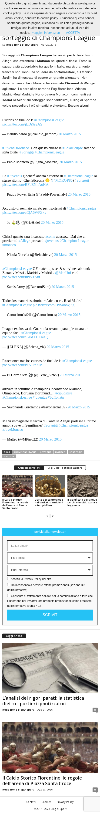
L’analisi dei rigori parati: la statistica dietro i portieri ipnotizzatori (43, 701)
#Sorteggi (27, 152)
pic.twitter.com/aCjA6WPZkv (24, 212)
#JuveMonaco (12, 429)
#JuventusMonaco (15, 148)
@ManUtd (63, 273)
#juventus (51, 241)
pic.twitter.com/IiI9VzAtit (21, 277)
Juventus (45, 452)
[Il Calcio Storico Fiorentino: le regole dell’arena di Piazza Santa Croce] (17, 486)
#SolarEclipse (73, 148)
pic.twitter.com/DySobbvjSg (53, 305)
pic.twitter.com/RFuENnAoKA (25, 185)
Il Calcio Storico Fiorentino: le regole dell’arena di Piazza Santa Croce (15, 504)
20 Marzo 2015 (69, 134)
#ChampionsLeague (49, 120)
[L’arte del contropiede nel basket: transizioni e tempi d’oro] (50, 486)
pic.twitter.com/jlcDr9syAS (22, 124)
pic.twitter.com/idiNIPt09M (22, 365)
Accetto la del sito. (31, 579)
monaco (60, 452)
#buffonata (56, 397)
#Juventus (14, 176)
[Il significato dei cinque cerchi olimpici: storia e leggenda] (82, 486)
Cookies (46, 802)
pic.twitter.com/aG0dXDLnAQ (25, 337)
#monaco (9, 245)
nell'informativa (16, 605)
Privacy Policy (32, 579)
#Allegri (24, 241)
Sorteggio (76, 452)
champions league (25, 452)
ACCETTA (73, 32)
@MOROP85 (62, 180)
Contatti (31, 802)
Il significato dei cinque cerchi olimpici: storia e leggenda (82, 502)
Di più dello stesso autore (64, 467)
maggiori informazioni (46, 32)
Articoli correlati (29, 467)
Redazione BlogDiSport (22, 44)
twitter (9, 456)
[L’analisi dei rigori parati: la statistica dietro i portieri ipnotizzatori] (50, 668)
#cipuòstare (63, 393)
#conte (50, 236)
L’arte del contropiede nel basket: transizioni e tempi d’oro (49, 502)
